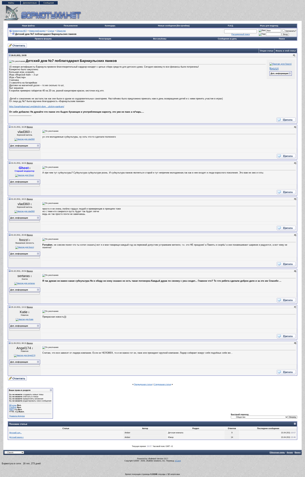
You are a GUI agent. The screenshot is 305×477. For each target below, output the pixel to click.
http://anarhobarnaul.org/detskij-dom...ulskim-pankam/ (36, 106)
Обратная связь (277, 452)
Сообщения (48, 3)
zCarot (178, 461)
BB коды (13, 405)
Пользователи (71, 26)
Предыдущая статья (143, 384)
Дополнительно (30, 3)
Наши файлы (28, 26)
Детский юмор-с (16, 437)
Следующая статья (162, 384)
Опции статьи (266, 51)
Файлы (11, 3)
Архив (290, 452)
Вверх (298, 452)
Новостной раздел (37, 31)
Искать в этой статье (286, 51)
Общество (61, 31)
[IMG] (11, 409)
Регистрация (105, 39)
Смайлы (13, 407)
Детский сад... (15, 433)
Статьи (51, 31)
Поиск (282, 39)
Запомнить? (290, 31)
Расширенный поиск (240, 34)
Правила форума (43, 39)
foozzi (274, 68)
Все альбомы (159, 39)
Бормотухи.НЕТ (20, 31)
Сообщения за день (227, 39)
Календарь (110, 26)
